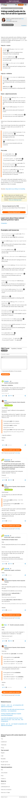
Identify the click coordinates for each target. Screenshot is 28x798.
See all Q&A (4, 350)
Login (2, 755)
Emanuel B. (7, 460)
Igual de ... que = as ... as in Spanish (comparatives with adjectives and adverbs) (14, 724)
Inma (5, 400)
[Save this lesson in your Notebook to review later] (8, 25)
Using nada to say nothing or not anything (15, 189)
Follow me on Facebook (6, 789)
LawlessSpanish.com (5, 786)
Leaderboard (4, 741)
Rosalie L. (6, 381)
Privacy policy (4, 797)
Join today (17, 453)
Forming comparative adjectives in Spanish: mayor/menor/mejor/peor (11, 714)
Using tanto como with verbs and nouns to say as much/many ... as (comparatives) (12, 710)
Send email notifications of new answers (11, 371)
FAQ (2, 769)
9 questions (23, 25)
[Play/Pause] (8, 50)
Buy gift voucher (4, 761)
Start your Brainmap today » (15, 200)
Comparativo (4, 223)
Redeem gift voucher (5, 764)
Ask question (5, 374)
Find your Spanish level (14, 212)
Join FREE (20, 4)
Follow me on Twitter (5, 792)
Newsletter (3, 758)
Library (8, 8)
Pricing (2, 747)
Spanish (3, 8)
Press (2, 775)
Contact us (3, 778)
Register (3, 752)
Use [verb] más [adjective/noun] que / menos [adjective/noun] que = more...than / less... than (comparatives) (12, 719)
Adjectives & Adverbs (16, 8)
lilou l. (5, 625)
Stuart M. (6, 535)
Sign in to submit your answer (11, 450)
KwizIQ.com (3, 783)
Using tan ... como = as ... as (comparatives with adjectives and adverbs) (12, 705)
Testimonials (3, 744)
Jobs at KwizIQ (4, 772)
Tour (2, 738)
